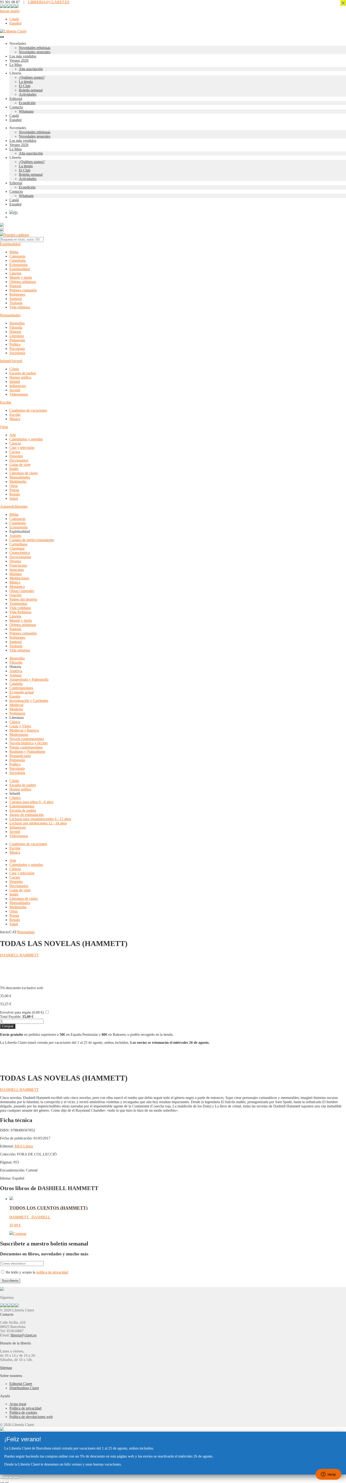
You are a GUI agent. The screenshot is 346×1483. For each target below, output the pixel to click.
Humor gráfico (20, 377)
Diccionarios (18, 460)
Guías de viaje (20, 465)
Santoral (15, 299)
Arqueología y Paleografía (28, 679)
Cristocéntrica (19, 553)
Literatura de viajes (23, 473)
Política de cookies (23, 1412)
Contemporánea (21, 688)
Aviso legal (17, 1404)
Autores (6, 506)
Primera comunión (23, 290)
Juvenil (14, 390)
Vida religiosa (19, 307)
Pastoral (15, 286)
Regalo (14, 494)
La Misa (15, 65)
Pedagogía (17, 340)
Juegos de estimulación (26, 815)
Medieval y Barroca (24, 730)
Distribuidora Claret (24, 1388)
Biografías (17, 323)
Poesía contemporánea (26, 747)
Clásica (14, 722)
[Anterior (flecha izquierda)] (2, 1482)
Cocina (14, 452)
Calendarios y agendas (26, 439)
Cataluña (16, 684)
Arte (12, 435)
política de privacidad (52, 1272)
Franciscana (18, 565)
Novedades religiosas (34, 48)
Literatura (16, 336)
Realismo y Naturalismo (27, 752)
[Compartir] (11, 1478)
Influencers (17, 386)
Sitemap (6, 1368)
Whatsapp (26, 111)
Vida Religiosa (20, 612)
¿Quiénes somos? (32, 77)
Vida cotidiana (20, 608)
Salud (13, 498)
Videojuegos (18, 394)
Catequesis (17, 256)
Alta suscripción (31, 69)
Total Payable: (10, 1017)
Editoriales (20, 506)
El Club (24, 86)
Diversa (15, 561)
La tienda (26, 82)
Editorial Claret (20, 1384)
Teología (15, 303)
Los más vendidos (22, 56)
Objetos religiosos (22, 282)
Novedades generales (34, 52)
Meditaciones (19, 578)
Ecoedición (27, 103)
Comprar (7, 1026)
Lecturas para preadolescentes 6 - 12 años (40, 819)
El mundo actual (21, 692)
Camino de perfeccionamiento (31, 540)
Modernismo (18, 735)
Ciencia (15, 443)
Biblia (13, 252)
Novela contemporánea (26, 739)
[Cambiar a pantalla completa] (6, 1478)
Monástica (17, 587)
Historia (15, 332)
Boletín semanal (31, 90)
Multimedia (17, 481)
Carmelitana (18, 544)
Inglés (13, 469)
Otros (13, 486)
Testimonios (18, 604)
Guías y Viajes (20, 726)
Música (14, 419)
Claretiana (16, 548)
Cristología (17, 260)
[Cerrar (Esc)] (16, 1478)
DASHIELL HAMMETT (19, 955)
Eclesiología (18, 265)
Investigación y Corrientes (28, 701)
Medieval (16, 705)
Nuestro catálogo (16, 235)
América (15, 671)
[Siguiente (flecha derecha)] (6, 1482)
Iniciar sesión (10, 11)
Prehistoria (17, 713)
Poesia (14, 490)
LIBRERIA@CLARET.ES (48, 2)
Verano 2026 (18, 60)
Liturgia (15, 273)
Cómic (14, 369)
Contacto (16, 107)
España (14, 696)
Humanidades (10, 315)
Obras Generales (21, 591)
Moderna (16, 709)
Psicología (17, 349)
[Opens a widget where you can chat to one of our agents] (328, 1475)
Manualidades (19, 477)
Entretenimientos (21, 806)
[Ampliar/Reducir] (2, 1478)
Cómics (15, 798)
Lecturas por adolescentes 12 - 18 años (38, 823)
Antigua (15, 675)
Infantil (14, 382)
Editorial (15, 99)
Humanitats (26, 932)
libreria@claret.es (23, 1335)
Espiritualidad (10, 244)
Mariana (15, 574)
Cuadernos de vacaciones (28, 410)
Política (14, 344)
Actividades (27, 94)
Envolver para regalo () (22, 1012)
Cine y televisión (21, 448)
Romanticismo (20, 756)
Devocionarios (20, 557)
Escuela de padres (22, 373)
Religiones (17, 294)
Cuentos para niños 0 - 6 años (31, 802)
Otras (4, 427)
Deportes (16, 456)
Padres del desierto (23, 599)
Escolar (5, 402)
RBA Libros (24, 1146)
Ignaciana (16, 570)
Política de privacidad (25, 1408)
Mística (14, 582)
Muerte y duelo (20, 277)
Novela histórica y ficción (28, 743)
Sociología (17, 353)
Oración (15, 595)
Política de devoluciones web (31, 1417)
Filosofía (15, 327)
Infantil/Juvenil (11, 361)
